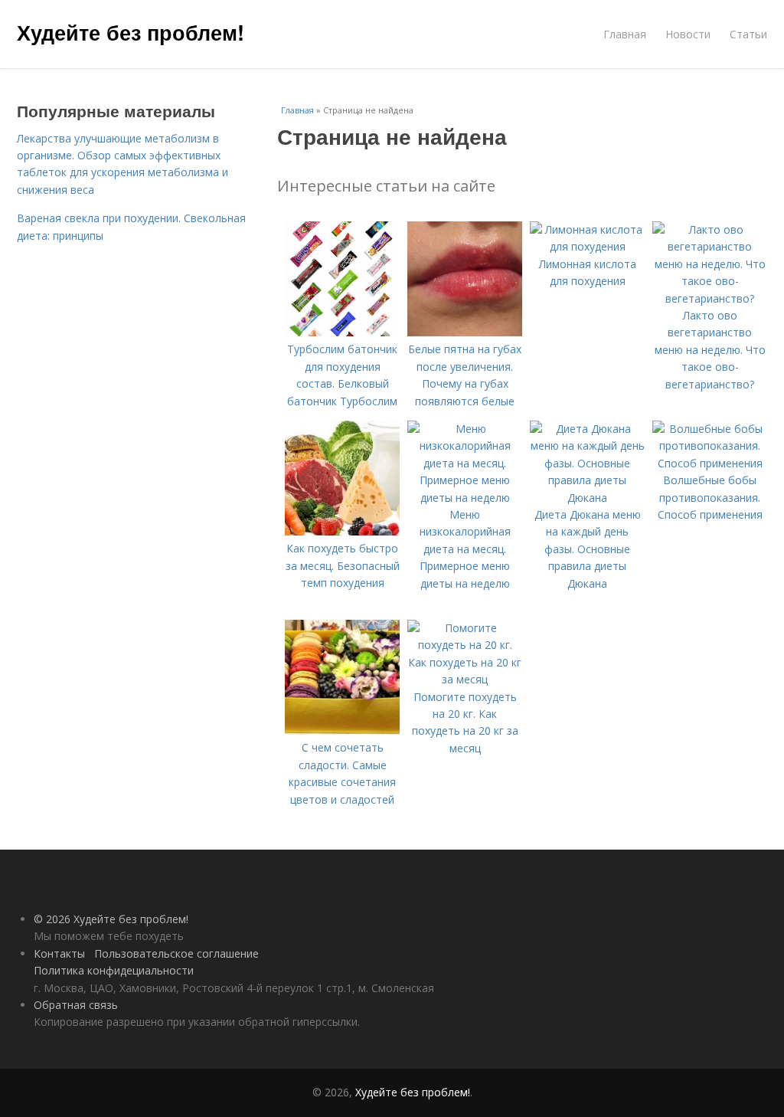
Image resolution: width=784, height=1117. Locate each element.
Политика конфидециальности (114, 970)
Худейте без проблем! (130, 32)
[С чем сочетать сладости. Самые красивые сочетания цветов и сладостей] (342, 730)
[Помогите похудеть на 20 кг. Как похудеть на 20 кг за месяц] (464, 679)
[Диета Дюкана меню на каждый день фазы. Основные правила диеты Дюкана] (587, 497)
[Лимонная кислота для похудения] (587, 246)
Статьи (748, 34)
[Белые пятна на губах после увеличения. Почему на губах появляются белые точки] (464, 332)
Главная (624, 34)
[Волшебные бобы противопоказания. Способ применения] (709, 463)
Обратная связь (76, 1004)
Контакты (59, 953)
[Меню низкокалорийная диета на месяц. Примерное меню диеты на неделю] (464, 497)
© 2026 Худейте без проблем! (111, 919)
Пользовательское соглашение (176, 953)
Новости (687, 34)
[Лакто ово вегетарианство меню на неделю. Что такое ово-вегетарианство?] (709, 298)
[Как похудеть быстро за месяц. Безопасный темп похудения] (342, 531)
